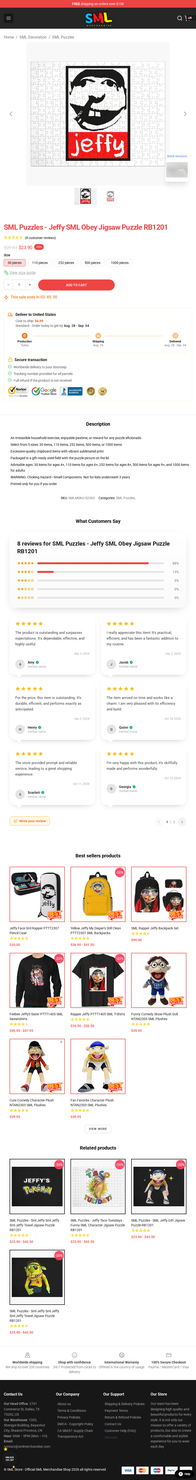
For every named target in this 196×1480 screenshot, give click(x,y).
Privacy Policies (68, 1417)
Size (7, 255)
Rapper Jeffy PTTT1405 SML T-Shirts (98, 1014)
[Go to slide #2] (110, 196)
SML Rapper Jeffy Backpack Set (155, 928)
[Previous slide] (11, 114)
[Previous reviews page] (159, 822)
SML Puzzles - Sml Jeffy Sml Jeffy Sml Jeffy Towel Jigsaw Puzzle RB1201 (34, 1225)
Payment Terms (116, 1411)
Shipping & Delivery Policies (125, 1404)
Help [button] (187, 1474)
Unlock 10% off (9, 1458)
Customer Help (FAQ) (120, 1431)
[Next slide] (185, 114)
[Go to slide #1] (85, 196)
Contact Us (113, 1424)
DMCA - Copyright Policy (75, 1424)
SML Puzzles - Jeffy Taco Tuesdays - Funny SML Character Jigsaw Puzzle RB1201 (98, 1225)
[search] (180, 18)
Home (9, 37)
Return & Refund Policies (123, 1417)
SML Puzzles (63, 37)
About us (64, 1404)
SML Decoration (33, 37)
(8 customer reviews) (40, 238)
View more (98, 1129)
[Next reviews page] (182, 822)
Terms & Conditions (71, 1411)
